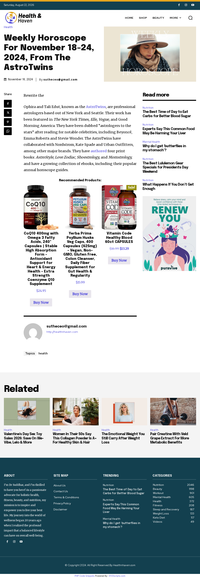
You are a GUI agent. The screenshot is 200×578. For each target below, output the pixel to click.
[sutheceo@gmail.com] (33, 332)
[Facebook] (179, 5)
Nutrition (148, 107)
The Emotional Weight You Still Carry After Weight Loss (123, 438)
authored (99, 151)
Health (8, 27)
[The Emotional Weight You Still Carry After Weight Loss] (124, 411)
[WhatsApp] (8, 131)
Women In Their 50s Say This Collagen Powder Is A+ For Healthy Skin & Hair (74, 438)
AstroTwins (96, 106)
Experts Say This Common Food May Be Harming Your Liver (121, 508)
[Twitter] (8, 113)
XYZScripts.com (117, 575)
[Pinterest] (8, 122)
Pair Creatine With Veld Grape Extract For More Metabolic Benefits (169, 438)
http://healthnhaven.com (62, 332)
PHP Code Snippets (85, 575)
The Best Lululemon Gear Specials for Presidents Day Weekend (165, 167)
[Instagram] (185, 5)
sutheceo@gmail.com (60, 79)
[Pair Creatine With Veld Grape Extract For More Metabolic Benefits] (173, 411)
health (43, 353)
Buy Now (41, 302)
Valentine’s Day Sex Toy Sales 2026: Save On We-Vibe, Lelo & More (24, 438)
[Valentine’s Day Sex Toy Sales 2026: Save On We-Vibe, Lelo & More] (27, 411)
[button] (190, 17)
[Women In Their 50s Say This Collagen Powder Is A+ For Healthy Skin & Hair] (76, 411)
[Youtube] (192, 5)
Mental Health (151, 141)
